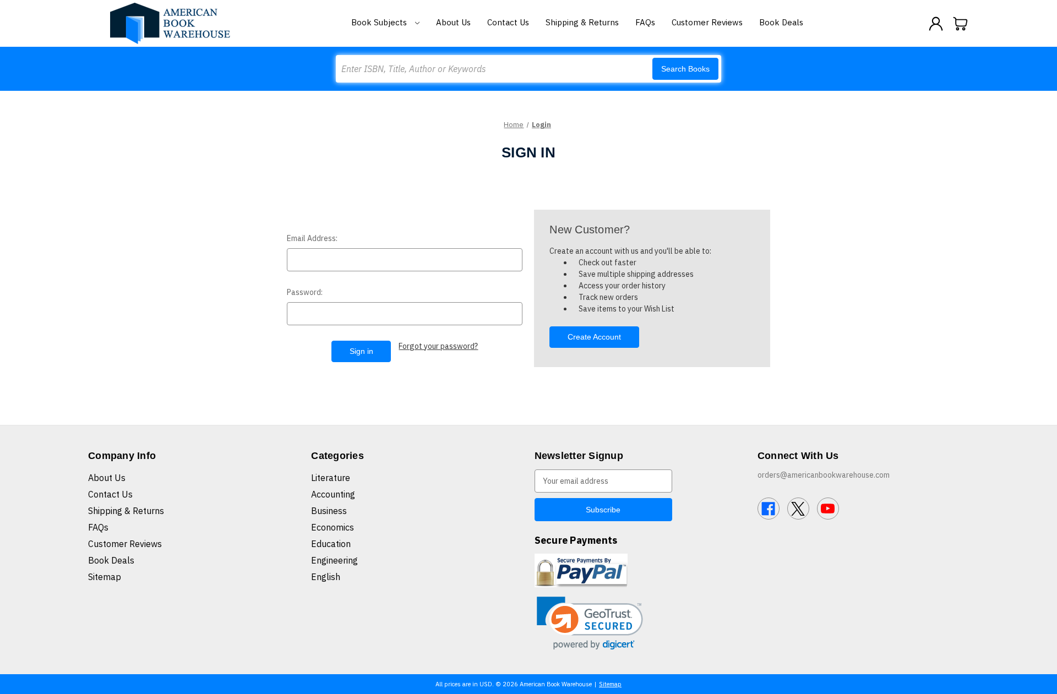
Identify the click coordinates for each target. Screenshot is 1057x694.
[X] (798, 508)
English (325, 576)
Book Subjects (380, 22)
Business (329, 510)
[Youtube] (828, 508)
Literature (330, 477)
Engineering (334, 560)
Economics (332, 527)
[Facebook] (768, 508)
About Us (453, 22)
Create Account (594, 336)
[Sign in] (936, 23)
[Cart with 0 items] (960, 23)
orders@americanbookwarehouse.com (824, 475)
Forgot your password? (438, 346)
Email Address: (312, 238)
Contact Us (508, 22)
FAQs (645, 22)
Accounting (333, 494)
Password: (305, 292)
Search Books (685, 68)
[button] (590, 623)
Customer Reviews (707, 22)
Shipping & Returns (582, 22)
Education (331, 543)
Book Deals (781, 22)
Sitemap (104, 576)
